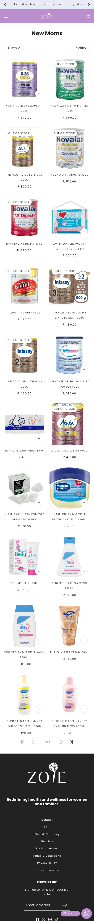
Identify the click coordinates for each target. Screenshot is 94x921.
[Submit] (64, 905)
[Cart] (88, 16)
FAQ (47, 827)
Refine (81, 47)
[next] (89, 4)
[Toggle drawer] (6, 15)
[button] (59, 742)
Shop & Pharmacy (47, 834)
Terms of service (47, 870)
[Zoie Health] (47, 16)
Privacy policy (47, 863)
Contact (47, 820)
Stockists (47, 841)
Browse (14, 47)
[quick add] (38, 93)
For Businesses (47, 848)
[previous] (5, 4)
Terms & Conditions (47, 856)
